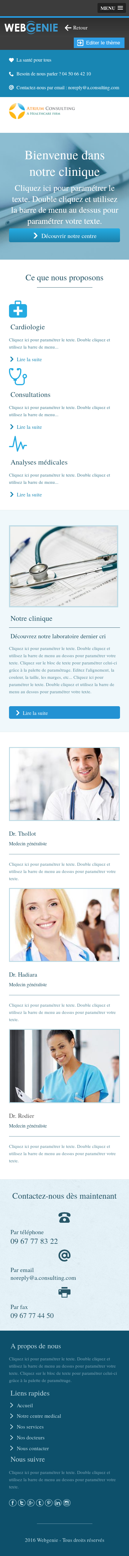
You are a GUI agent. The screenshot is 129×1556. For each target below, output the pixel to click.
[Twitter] (22, 1502)
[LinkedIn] (58, 1502)
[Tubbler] (40, 1502)
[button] (112, 8)
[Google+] (30, 1502)
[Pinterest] (48, 1502)
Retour (80, 27)
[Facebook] (12, 1502)
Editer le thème (103, 43)
